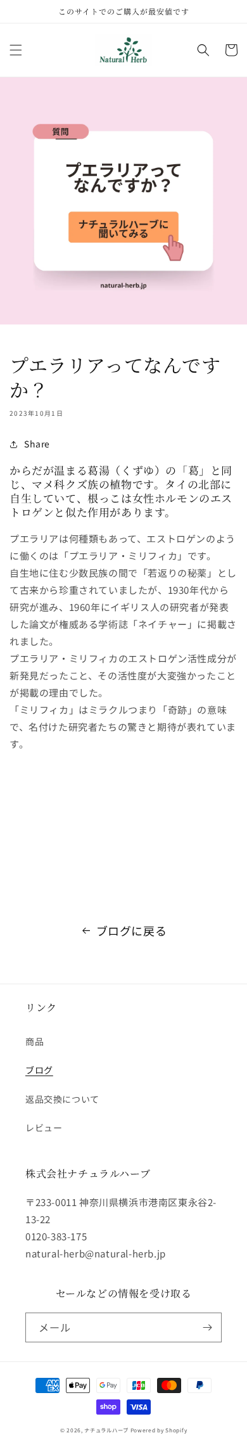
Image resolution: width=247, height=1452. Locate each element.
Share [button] (37, 443)
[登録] (207, 1327)
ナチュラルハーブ (106, 1430)
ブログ (39, 1069)
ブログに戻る (131, 930)
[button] (16, 50)
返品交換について (62, 1099)
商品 (34, 1041)
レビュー (43, 1127)
